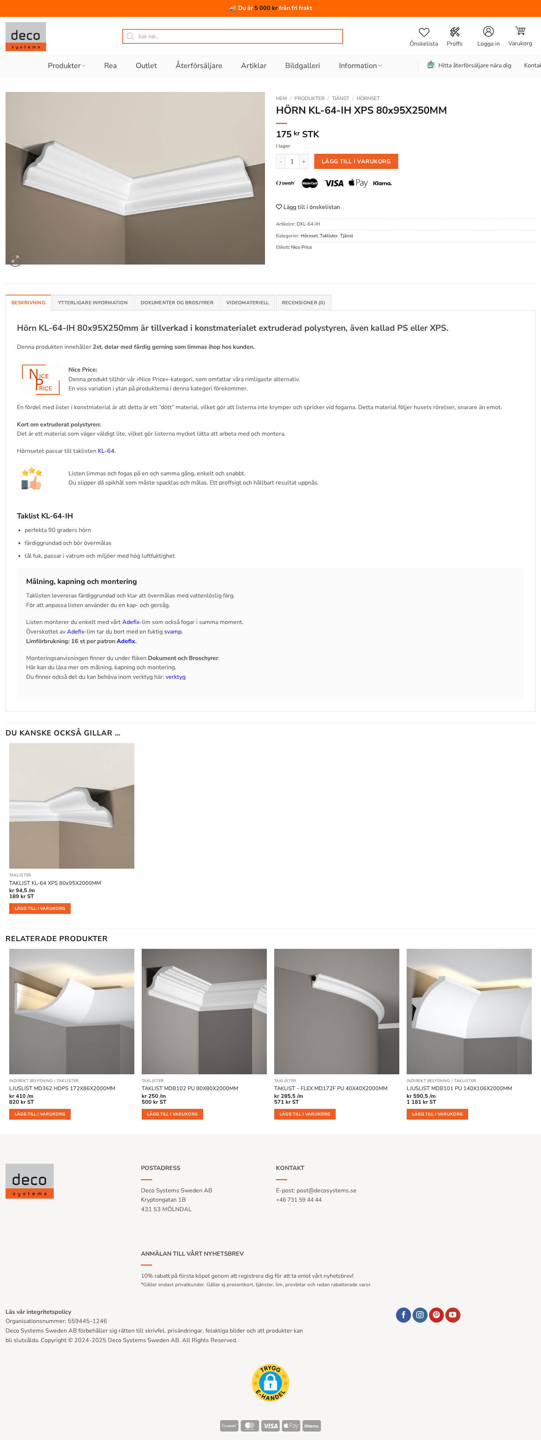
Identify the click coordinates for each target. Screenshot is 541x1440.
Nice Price (301, 247)
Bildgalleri (302, 66)
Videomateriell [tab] (247, 302)
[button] (520, 36)
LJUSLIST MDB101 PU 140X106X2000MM (459, 1088)
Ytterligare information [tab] (93, 302)
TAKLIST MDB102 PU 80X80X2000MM (190, 1088)
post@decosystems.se (327, 1191)
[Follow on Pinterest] (436, 1315)
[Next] (531, 1041)
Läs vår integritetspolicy (38, 1312)
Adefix (130, 622)
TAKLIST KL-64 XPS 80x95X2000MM (55, 883)
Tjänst (340, 98)
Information (358, 66)
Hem (281, 98)
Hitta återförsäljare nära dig (474, 65)
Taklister (329, 236)
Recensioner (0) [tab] (303, 302)
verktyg (175, 677)
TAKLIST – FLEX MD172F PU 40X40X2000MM (331, 1088)
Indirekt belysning (31, 1080)
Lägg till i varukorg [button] (40, 908)
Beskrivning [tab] (28, 302)
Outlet (146, 66)
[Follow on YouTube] (452, 1315)
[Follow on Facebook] (403, 1315)
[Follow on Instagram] (420, 1315)
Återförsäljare (199, 66)
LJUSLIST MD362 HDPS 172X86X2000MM (62, 1088)
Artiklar (253, 66)
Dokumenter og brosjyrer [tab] (177, 302)
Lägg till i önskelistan (311, 207)
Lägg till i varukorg (356, 161)
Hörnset (368, 98)
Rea (110, 66)
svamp (172, 632)
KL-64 (106, 451)
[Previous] (9, 1041)
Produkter (64, 66)
